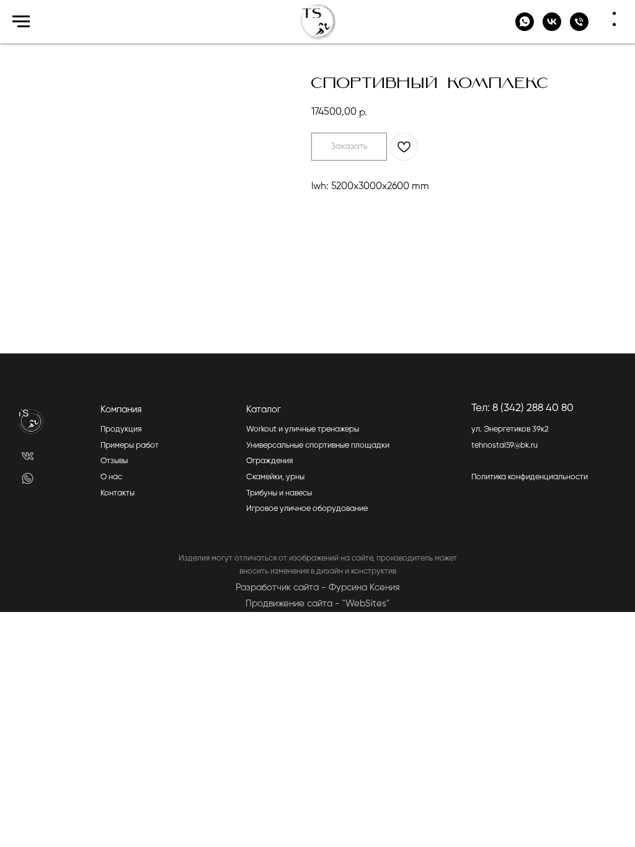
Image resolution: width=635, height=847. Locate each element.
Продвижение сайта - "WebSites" (317, 603)
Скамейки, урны (275, 477)
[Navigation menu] (21, 22)
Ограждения (269, 461)
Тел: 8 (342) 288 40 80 (522, 408)
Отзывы (114, 461)
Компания (120, 409)
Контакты (117, 493)
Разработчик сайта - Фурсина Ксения (317, 587)
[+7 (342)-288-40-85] (579, 27)
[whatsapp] (524, 27)
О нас (111, 477)
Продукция (120, 429)
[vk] (552, 27)
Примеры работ (129, 445)
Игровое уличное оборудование (307, 509)
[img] (27, 456)
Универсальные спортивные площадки (317, 445)
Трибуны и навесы (279, 493)
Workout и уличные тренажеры (302, 429)
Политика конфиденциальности (529, 477)
